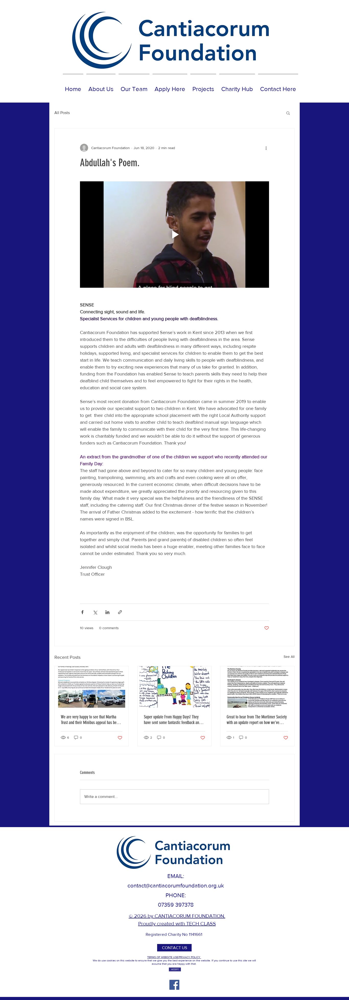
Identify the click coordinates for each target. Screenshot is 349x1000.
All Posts (62, 112)
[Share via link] (120, 612)
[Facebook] (174, 985)
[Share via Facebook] (82, 612)
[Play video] (174, 234)
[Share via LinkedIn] (107, 612)
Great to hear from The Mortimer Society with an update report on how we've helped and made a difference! (257, 719)
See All (289, 656)
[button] (288, 113)
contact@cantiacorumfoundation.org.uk (175, 885)
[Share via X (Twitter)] (94, 612)
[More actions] (266, 148)
